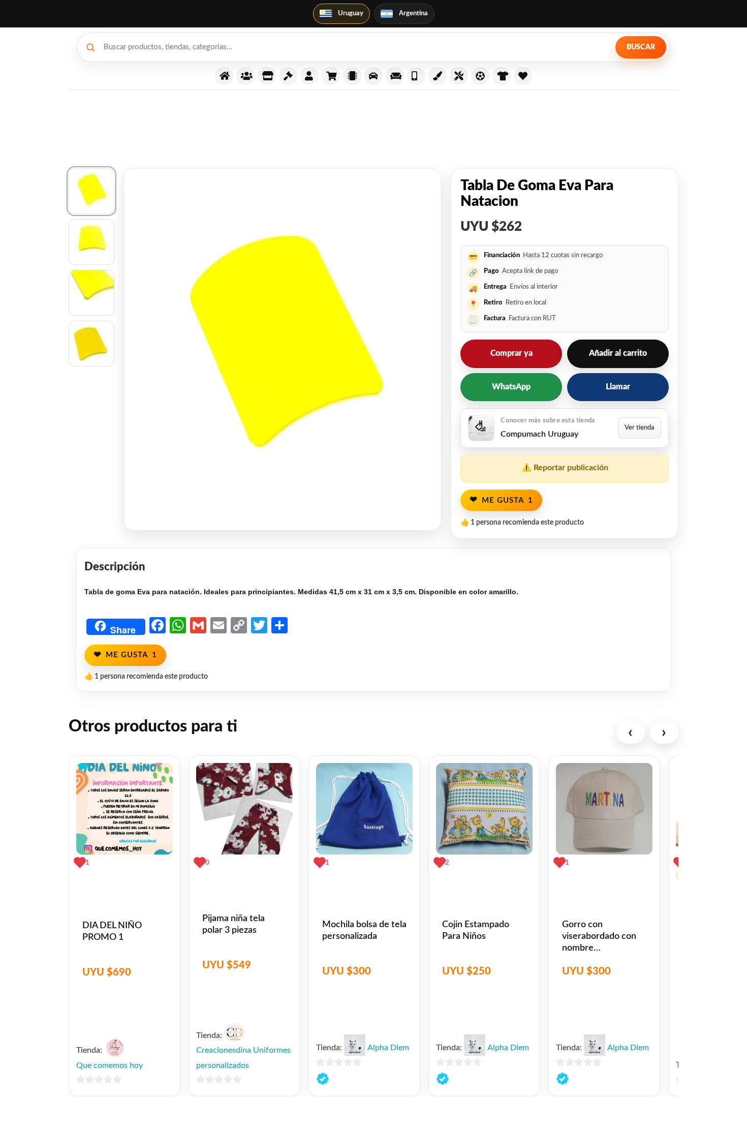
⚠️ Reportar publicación (564, 468)
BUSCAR (641, 47)
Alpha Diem (388, 1048)
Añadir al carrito (618, 353)
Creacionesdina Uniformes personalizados (243, 1058)
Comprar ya (511, 353)
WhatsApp (511, 387)
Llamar (618, 387)
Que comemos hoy (109, 1065)
